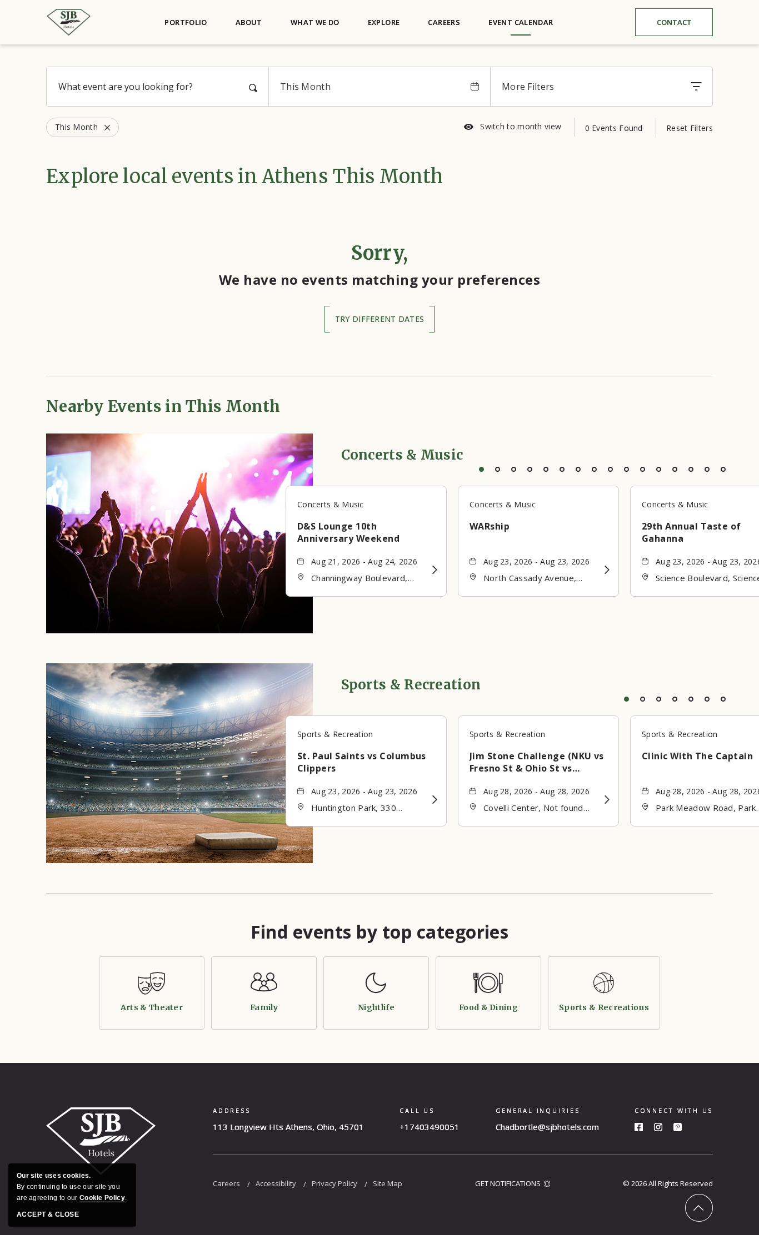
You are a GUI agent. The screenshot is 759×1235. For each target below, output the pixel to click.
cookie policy (102, 1198)
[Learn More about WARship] (606, 570)
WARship (490, 526)
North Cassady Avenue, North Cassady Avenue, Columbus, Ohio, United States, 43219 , (530, 578)
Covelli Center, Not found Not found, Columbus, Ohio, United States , (537, 808)
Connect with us (674, 1110)
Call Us (417, 1110)
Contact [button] (683, 24)
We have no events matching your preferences (380, 279)
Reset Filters (689, 128)
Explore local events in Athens (244, 176)
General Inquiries (538, 1110)
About (249, 22)
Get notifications (508, 1183)
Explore (384, 22)
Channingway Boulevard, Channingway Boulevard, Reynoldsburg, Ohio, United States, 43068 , (366, 578)
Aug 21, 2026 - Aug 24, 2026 (364, 561)
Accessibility (276, 1183)
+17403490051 (430, 1126)
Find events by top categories (380, 931)
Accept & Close (48, 1214)
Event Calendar (520, 22)
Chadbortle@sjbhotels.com (547, 1126)
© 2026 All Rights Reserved (668, 1183)
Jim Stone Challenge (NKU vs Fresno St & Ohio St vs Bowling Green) (537, 762)
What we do (315, 22)
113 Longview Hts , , (288, 1126)
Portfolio (185, 22)
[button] (379, 319)
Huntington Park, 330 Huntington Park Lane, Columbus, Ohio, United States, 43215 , (358, 808)
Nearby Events (163, 406)
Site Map (387, 1183)
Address (231, 1110)
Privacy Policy (334, 1183)
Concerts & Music (402, 455)
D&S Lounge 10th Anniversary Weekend (348, 532)
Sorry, (379, 253)
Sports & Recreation (411, 685)
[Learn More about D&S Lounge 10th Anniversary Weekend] (434, 570)
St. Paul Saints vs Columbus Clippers (361, 762)
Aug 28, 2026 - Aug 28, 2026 (536, 791)
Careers (444, 22)
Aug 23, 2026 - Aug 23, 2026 (536, 561)
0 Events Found (614, 128)
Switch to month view (512, 127)
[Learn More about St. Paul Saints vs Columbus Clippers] (434, 799)
